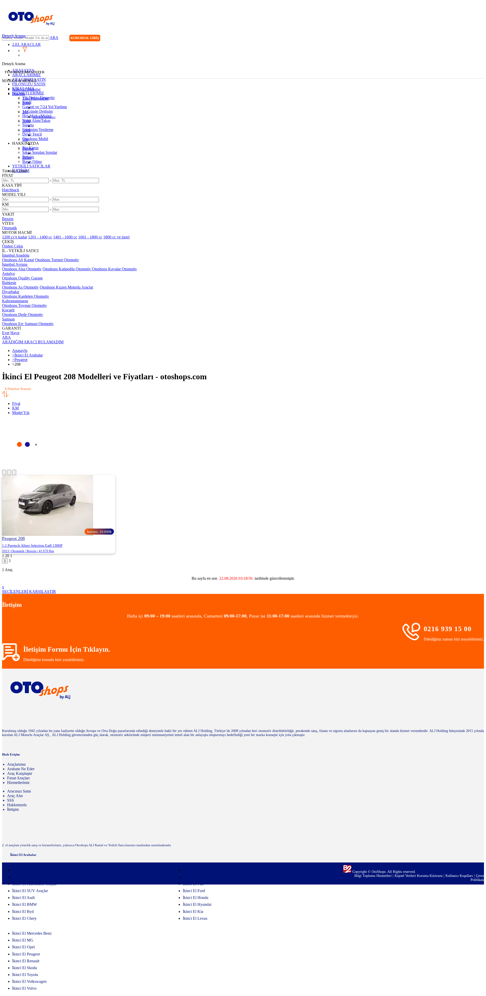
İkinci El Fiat (193, 884)
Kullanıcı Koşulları (460, 876)
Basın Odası (32, 161)
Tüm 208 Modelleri (43, 117)
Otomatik (9, 228)
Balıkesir (9, 282)
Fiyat (16, 403)
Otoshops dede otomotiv (22, 314)
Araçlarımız (16, 764)
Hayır (14, 333)
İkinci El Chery (24, 918)
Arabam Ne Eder (20, 769)
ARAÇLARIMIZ (26, 75)
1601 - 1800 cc (90, 237)
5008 (26, 130)
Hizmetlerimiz (18, 782)
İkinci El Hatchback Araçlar (34, 884)
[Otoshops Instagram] (449, 39)
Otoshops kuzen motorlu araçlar (66, 287)
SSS (10, 800)
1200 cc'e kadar (14, 237)
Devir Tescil (32, 134)
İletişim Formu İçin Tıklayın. (66, 649)
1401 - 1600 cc (65, 237)
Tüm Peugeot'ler (35, 98)
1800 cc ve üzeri (116, 237)
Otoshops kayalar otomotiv (114, 269)
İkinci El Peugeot (26, 954)
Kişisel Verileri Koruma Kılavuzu (418, 876)
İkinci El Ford (194, 891)
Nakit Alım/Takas (36, 120)
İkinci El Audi (23, 897)
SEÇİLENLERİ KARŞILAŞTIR (29, 591)
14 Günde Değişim (37, 111)
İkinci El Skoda (24, 968)
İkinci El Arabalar (26, 89)
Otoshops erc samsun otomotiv (28, 324)
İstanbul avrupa (14, 264)
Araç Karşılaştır (19, 773)
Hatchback (10, 190)
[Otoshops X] (469, 39)
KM (15, 408)
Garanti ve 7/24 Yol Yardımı (44, 107)
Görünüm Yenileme (37, 129)
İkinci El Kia (193, 911)
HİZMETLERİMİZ (28, 93)
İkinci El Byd (23, 911)
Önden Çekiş (12, 246)
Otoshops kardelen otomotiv (25, 296)
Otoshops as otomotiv (20, 287)
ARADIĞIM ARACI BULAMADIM (33, 342)
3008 (26, 121)
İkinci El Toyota (25, 974)
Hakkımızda (17, 805)
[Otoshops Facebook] (459, 39)
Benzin (7, 219)
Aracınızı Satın (19, 791)
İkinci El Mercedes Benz (32, 933)
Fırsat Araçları (18, 778)
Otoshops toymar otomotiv (24, 305)
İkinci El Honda (195, 897)
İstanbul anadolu (15, 255)
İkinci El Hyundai (197, 904)
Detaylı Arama (13, 36)
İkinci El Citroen (196, 870)
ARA (54, 37)
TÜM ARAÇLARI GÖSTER (24, 72)
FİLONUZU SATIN (29, 84)
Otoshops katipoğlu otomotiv (67, 269)
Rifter (26, 158)
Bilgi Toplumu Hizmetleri (373, 876)
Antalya (8, 273)
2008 (26, 103)
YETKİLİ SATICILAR (31, 166)
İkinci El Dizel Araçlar (30, 870)
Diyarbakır (10, 292)
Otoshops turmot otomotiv (57, 260)
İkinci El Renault (25, 961)
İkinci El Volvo (24, 988)
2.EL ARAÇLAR (26, 44)
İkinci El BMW (24, 904)
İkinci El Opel (23, 947)
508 (25, 139)
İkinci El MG (22, 940)
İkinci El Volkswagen (29, 981)
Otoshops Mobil (35, 139)
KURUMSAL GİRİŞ (85, 38)
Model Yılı (20, 412)
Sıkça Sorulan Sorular (39, 152)
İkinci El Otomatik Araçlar (33, 877)
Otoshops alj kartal (18, 260)
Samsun (8, 319)
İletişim (13, 809)
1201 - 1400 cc (40, 237)
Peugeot (18, 94)
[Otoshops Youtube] (480, 39)
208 (25, 112)
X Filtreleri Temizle (18, 389)
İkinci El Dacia (195, 877)
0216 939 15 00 (448, 629)
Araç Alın (15, 796)
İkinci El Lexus (195, 918)
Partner (28, 148)
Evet (5, 333)
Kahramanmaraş (15, 301)
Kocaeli (8, 310)
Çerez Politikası (477, 878)
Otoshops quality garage (22, 278)
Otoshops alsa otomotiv (22, 269)
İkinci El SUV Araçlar (30, 891)
